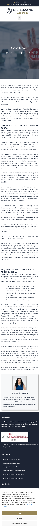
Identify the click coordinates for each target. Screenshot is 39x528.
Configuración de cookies (19, 523)
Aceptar (19, 513)
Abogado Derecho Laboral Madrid (13, 474)
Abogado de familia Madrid (11, 459)
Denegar (19, 518)
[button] (19, 18)
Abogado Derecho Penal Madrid (13, 478)
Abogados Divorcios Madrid (11, 463)
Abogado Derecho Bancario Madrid (14, 471)
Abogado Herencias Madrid (11, 467)
